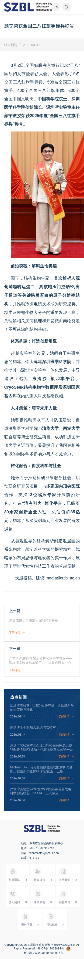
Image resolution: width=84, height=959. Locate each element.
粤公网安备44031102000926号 (43, 952)
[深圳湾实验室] (28, 7)
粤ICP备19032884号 (51, 948)
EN (56, 7)
